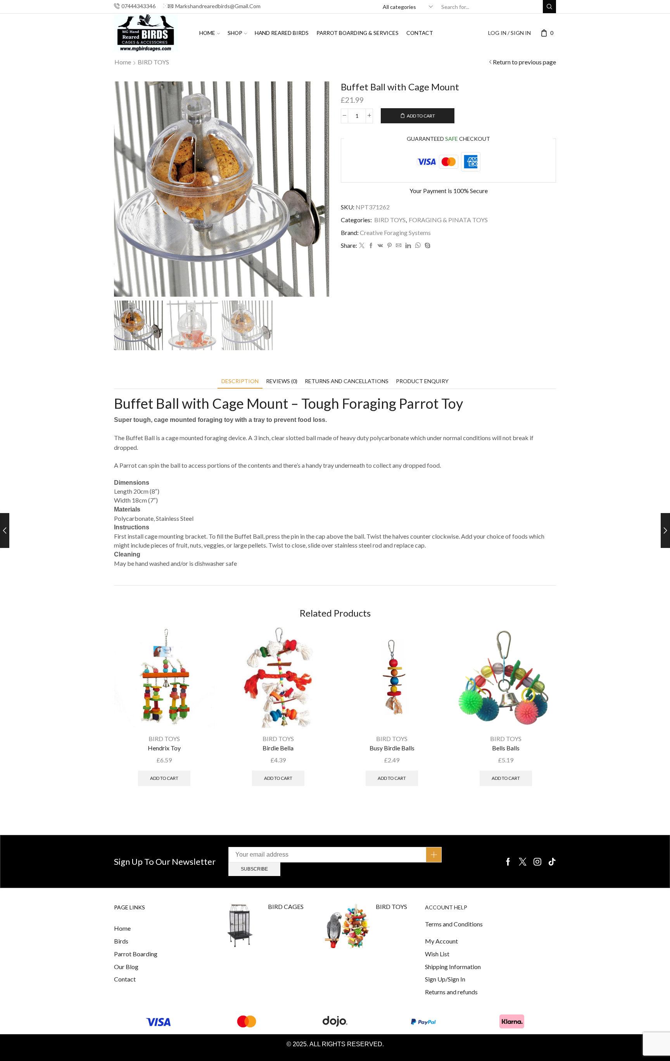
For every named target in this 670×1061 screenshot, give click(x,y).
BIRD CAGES (286, 906)
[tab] (240, 381)
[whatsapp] (418, 245)
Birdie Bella (278, 748)
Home (207, 32)
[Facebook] (371, 245)
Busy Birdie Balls (392, 748)
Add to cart (421, 116)
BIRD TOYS (153, 62)
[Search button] (549, 6)
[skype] (426, 245)
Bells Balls (506, 748)
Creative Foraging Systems (395, 232)
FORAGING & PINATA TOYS (448, 219)
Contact (419, 32)
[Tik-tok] (552, 862)
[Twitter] (361, 245)
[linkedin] (408, 245)
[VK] (380, 245)
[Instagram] (537, 862)
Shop (235, 32)
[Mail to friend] (398, 245)
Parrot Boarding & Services (357, 32)
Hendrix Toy (164, 748)
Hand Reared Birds (282, 32)
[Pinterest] (389, 245)
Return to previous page (524, 62)
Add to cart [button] (164, 778)
